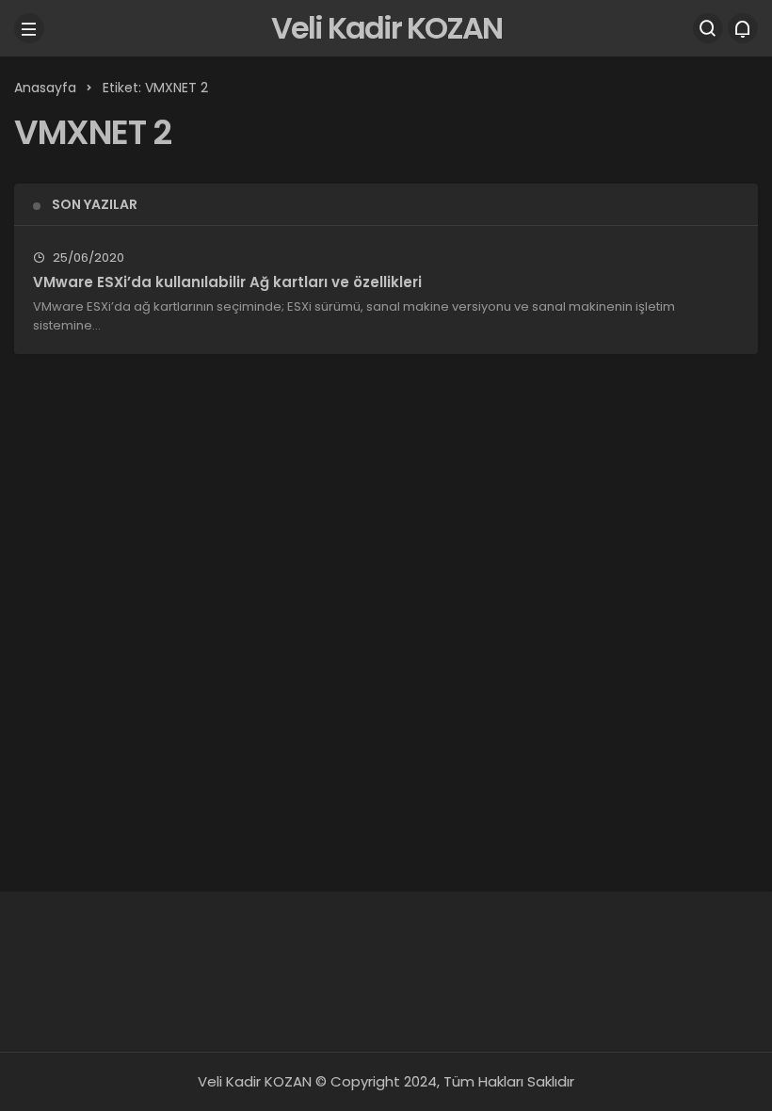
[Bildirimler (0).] (743, 28)
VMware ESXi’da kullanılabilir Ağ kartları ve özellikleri (227, 282)
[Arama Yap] (708, 28)
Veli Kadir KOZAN (386, 28)
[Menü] (29, 28)
